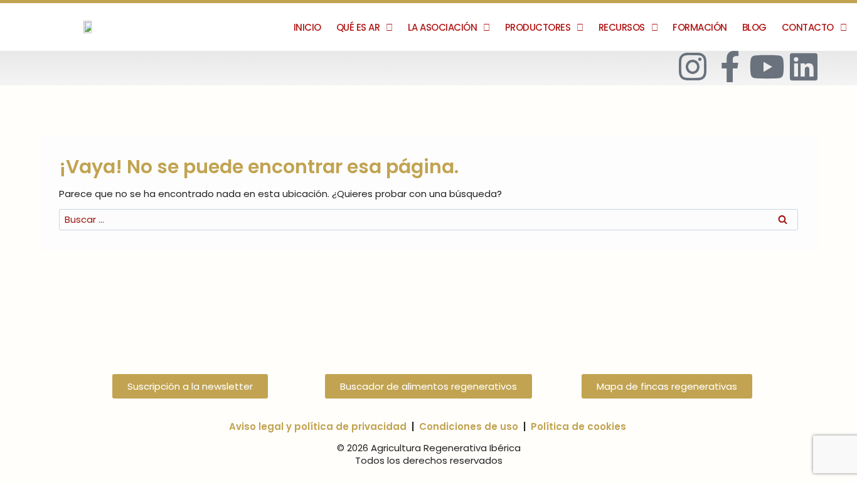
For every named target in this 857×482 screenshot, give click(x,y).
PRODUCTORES (538, 27)
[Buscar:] (428, 219)
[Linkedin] (803, 66)
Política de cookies (578, 426)
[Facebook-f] (729, 66)
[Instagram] (692, 66)
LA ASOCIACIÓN (442, 27)
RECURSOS (622, 27)
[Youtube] (766, 66)
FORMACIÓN (700, 27)
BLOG (754, 27)
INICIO (307, 27)
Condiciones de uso (468, 426)
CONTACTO (808, 27)
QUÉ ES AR (358, 27)
